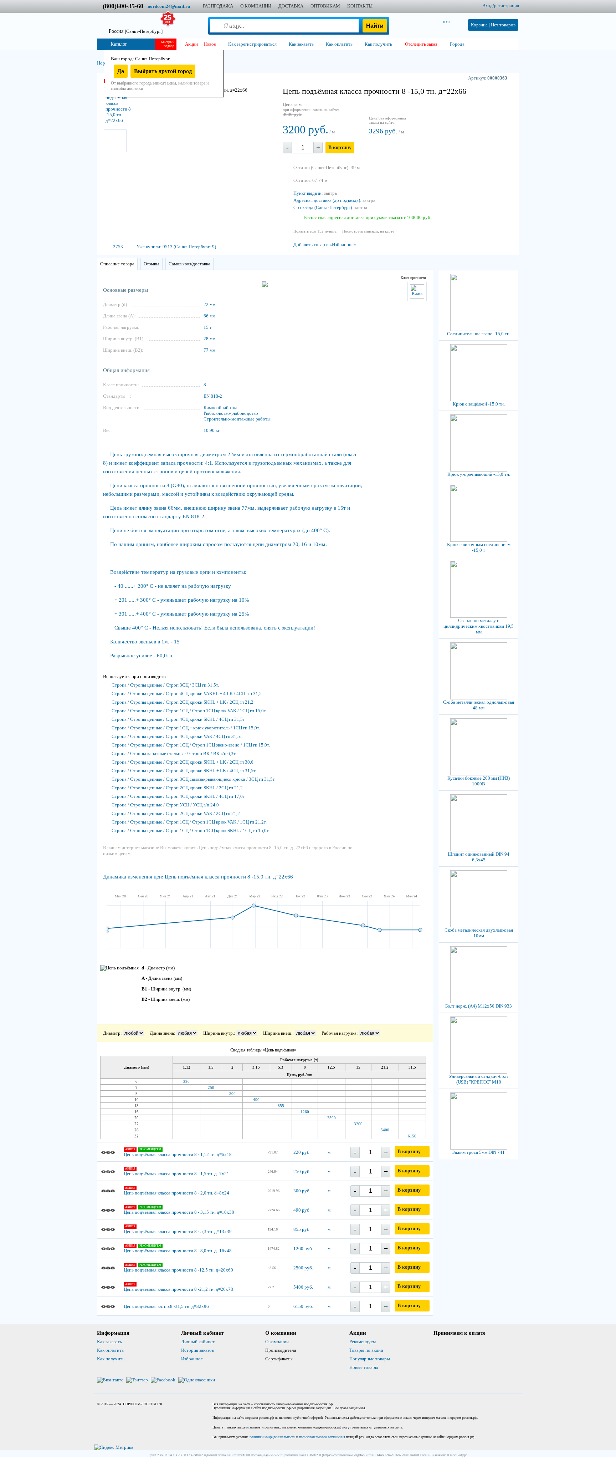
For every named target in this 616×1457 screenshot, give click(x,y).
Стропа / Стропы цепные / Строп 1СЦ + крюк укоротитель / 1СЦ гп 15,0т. (186, 727)
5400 (385, 1130)
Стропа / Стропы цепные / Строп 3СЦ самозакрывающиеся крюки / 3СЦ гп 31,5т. (194, 779)
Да (120, 71)
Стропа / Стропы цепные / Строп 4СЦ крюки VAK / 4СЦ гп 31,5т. (177, 736)
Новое (210, 44)
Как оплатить (110, 1350)
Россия (136, 31)
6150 (412, 1136)
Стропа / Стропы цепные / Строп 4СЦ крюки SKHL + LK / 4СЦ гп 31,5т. (184, 770)
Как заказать (109, 1341)
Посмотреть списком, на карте (368, 231)
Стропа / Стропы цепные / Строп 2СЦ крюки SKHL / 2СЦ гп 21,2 (177, 787)
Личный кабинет (198, 1341)
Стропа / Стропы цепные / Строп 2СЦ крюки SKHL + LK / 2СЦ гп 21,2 (182, 702)
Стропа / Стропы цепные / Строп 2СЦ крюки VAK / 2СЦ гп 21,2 (176, 813)
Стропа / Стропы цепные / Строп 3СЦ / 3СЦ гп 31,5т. (165, 685)
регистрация (506, 5)
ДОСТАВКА (290, 6)
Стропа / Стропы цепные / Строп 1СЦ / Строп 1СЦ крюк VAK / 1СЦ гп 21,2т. (189, 822)
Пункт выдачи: (308, 193)
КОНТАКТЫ (360, 6)
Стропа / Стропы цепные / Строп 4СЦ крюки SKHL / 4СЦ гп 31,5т (178, 719)
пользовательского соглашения (322, 1437)
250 (211, 1087)
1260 (305, 1112)
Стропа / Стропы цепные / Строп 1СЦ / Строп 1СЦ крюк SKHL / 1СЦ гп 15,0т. (191, 830)
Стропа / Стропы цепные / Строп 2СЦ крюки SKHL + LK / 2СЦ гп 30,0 (182, 762)
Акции (191, 44)
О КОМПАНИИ (255, 6)
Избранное (192, 1358)
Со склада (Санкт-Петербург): (323, 207)
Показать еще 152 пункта (315, 231)
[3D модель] (115, 140)
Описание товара (117, 263)
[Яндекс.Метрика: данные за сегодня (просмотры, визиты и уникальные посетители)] (113, 1447)
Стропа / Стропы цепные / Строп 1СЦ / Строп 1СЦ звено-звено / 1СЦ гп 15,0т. (191, 745)
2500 (331, 1118)
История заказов (197, 1350)
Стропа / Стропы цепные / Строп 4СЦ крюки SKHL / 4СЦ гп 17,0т (178, 796)
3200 (358, 1124)
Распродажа (218, 6)
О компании (277, 1341)
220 (186, 1081)
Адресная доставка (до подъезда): (327, 200)
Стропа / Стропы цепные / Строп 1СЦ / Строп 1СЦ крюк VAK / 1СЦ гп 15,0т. (189, 710)
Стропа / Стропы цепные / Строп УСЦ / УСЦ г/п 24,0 (165, 805)
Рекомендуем (362, 1341)
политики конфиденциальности (272, 1437)
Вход (487, 5)
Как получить (110, 1358)
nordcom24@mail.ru (169, 6)
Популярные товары (369, 1358)
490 (256, 1099)
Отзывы (151, 263)
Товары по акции (366, 1350)
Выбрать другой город (163, 71)
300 (232, 1093)
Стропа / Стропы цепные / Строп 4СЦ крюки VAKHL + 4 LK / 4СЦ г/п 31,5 (187, 693)
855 (281, 1106)
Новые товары (363, 1367)
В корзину (339, 147)
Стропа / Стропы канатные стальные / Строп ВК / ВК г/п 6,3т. (174, 753)
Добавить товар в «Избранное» (324, 244)
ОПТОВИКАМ (325, 6)
